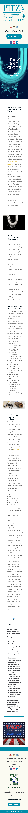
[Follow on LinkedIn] (17, 42)
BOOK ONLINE (14, 804)
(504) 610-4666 (14, 31)
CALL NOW (14, 36)
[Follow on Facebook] (11, 42)
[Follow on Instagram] (14, 42)
